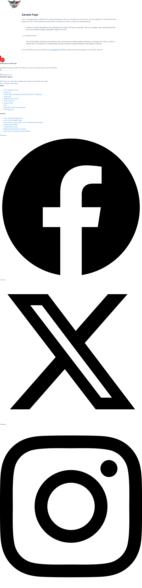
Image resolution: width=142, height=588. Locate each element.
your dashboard (54, 50)
